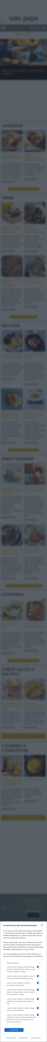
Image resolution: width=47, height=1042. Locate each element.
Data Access (23, 1038)
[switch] (38, 967)
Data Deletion (11, 1038)
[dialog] (23, 981)
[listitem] (23, 963)
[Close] (43, 926)
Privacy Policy (36, 1038)
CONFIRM (14, 1030)
